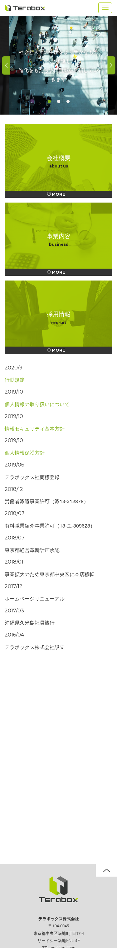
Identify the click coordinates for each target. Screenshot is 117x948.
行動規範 (15, 379)
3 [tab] (68, 102)
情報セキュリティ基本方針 (35, 428)
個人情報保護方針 (25, 452)
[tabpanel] (58, 65)
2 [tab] (59, 102)
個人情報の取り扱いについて (37, 404)
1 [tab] (49, 102)
